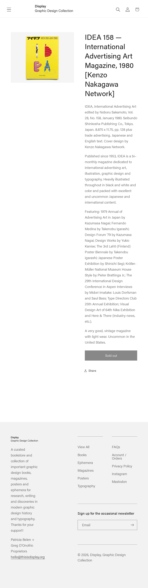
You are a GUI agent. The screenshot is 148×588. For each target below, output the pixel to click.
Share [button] (92, 370)
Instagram (119, 473)
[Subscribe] (132, 525)
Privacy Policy (122, 465)
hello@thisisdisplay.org (28, 556)
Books (82, 454)
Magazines (86, 470)
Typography (86, 485)
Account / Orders (119, 456)
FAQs (116, 447)
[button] (9, 9)
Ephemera (85, 462)
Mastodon (119, 481)
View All (83, 447)
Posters (83, 478)
